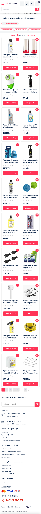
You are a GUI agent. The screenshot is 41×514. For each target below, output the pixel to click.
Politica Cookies (6, 438)
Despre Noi (4, 432)
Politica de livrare (6, 468)
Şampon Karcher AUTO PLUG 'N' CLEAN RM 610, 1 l (30, 126)
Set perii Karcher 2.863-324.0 (10, 267)
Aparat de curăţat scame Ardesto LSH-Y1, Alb (10, 302)
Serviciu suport (5, 457)
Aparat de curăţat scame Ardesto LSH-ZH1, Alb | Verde (10, 91)
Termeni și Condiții (7, 435)
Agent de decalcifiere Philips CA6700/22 (30, 267)
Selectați (30, 313)
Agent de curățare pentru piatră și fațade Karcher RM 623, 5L (10, 372)
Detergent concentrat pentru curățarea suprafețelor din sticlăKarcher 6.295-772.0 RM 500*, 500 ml (10, 56)
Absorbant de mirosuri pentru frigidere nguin (10, 161)
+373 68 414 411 (12, 416)
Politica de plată (6, 465)
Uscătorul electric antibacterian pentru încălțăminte (30, 302)
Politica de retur (6, 471)
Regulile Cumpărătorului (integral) (11, 452)
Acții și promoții (6, 449)
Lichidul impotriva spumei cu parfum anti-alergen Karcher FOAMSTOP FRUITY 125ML (10, 196)
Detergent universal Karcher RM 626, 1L (10, 231)
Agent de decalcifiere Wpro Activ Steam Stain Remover (30, 56)
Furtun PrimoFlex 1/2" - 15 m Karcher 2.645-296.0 (30, 337)
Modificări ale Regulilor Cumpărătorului (13, 454)
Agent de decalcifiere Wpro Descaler (10, 126)
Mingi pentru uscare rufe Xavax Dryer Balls (30, 196)
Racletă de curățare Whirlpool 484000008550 (30, 231)
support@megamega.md (16, 424)
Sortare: (27, 35)
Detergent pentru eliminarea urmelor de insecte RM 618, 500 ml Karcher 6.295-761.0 (30, 161)
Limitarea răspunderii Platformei (10, 441)
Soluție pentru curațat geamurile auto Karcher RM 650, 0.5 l (30, 91)
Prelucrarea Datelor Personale (10, 474)
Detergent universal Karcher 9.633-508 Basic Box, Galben (10, 337)
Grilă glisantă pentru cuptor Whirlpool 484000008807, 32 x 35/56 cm (30, 372)
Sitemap (17, 507)
